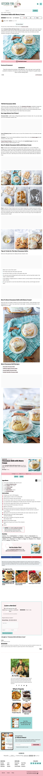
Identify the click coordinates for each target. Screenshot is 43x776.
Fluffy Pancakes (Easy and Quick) (8, 584)
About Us (23, 764)
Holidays (16, 764)
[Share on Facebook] (11, 557)
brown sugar (35, 137)
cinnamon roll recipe (26, 106)
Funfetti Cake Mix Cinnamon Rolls (10, 372)
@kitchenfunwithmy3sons (12, 550)
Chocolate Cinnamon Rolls (9, 366)
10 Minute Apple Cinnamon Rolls (10, 368)
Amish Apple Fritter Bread (34, 583)
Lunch (8, 762)
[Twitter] (24, 685)
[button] (37, 4)
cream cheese (9, 489)
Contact (8, 772)
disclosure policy (24, 26)
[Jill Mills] (2, 20)
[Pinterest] (19, 685)
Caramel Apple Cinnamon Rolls (10, 370)
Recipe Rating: (5, 620)
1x (36, 480)
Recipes (5, 12)
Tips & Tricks (23, 762)
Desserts (8, 766)
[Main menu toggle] (41, 4)
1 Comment (16, 17)
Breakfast (9, 12)
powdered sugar (10, 491)
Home (2, 12)
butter (8, 485)
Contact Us (23, 766)
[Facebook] (16, 685)
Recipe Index (17, 762)
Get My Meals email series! (25, 722)
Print (17, 476)
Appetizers (2, 764)
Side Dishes (3, 766)
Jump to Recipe (20, 24)
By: (4, 20)
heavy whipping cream (11, 484)
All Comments (39, 74)
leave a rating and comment (16, 527)
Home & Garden (17, 766)
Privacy (13, 772)
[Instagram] (21, 685)
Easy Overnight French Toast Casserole (20, 584)
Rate (22, 476)
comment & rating (14, 549)
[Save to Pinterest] (32, 557)
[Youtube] (26, 685)
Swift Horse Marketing (33, 773)
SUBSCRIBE (36, 744)
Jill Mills (7, 20)
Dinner (8, 764)
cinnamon (9, 488)
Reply (41, 648)
